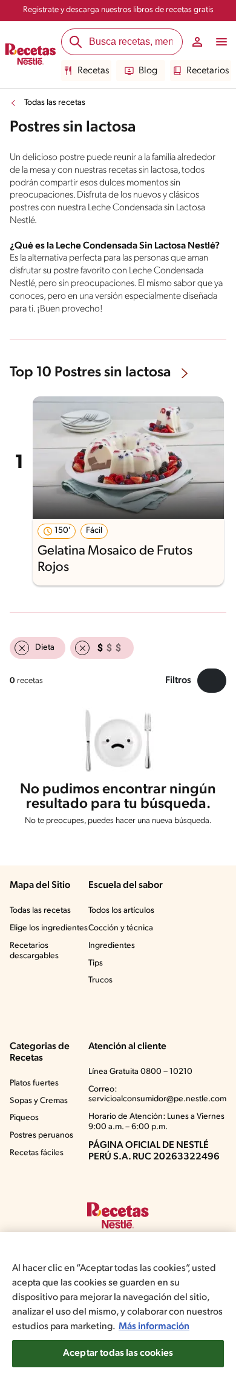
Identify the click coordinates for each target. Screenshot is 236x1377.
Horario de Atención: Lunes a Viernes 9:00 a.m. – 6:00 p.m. (156, 1122)
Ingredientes (111, 945)
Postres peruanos (41, 1135)
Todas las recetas (54, 102)
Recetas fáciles (37, 1153)
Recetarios (207, 71)
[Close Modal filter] (211, 680)
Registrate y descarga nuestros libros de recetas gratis (118, 10)
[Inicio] (30, 55)
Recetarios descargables (34, 951)
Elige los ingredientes (49, 928)
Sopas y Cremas (39, 1100)
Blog (148, 71)
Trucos (100, 980)
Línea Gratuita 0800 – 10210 (140, 1071)
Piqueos (24, 1117)
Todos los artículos (121, 910)
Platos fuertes (34, 1083)
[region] (118, 1304)
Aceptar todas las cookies (118, 1353)
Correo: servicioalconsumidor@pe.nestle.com (157, 1094)
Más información (154, 1327)
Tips (95, 963)
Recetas (93, 71)
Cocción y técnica (120, 928)
